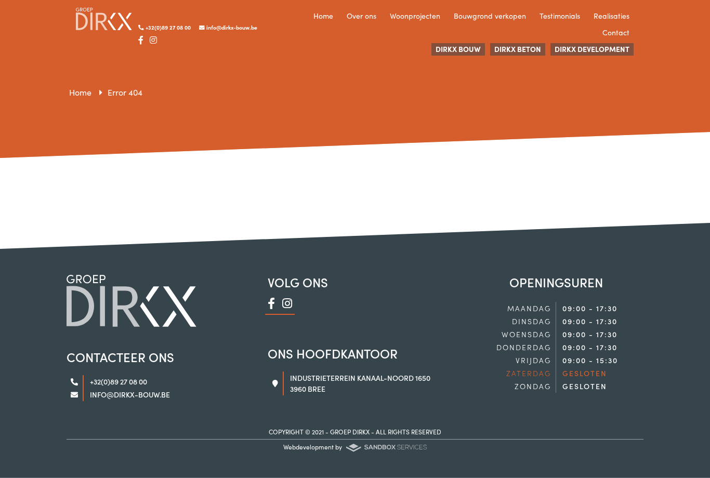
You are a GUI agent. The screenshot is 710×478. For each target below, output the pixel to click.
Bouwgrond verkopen (490, 15)
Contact (615, 32)
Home (323, 15)
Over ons (361, 15)
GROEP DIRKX (350, 431)
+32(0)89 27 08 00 (167, 27)
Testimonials (560, 15)
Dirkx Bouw (458, 49)
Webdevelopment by (313, 446)
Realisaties (611, 15)
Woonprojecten (415, 15)
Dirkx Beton (517, 49)
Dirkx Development (592, 49)
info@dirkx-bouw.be (231, 27)
